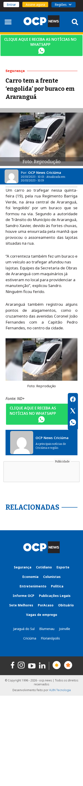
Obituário (66, 605)
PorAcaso (45, 605)
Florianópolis (50, 638)
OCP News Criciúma (44, 172)
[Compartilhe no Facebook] (72, 400)
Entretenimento (33, 586)
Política (57, 586)
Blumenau (46, 629)
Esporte (62, 567)
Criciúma (29, 638)
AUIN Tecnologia (60, 690)
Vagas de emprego (41, 614)
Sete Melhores (21, 605)
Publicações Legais (55, 595)
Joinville (64, 629)
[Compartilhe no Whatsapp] (72, 423)
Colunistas (52, 576)
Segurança (22, 567)
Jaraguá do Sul (24, 629)
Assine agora (35, 4)
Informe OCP (23, 595)
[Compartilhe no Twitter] (72, 411)
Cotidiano (44, 567)
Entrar (11, 4)
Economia (30, 576)
